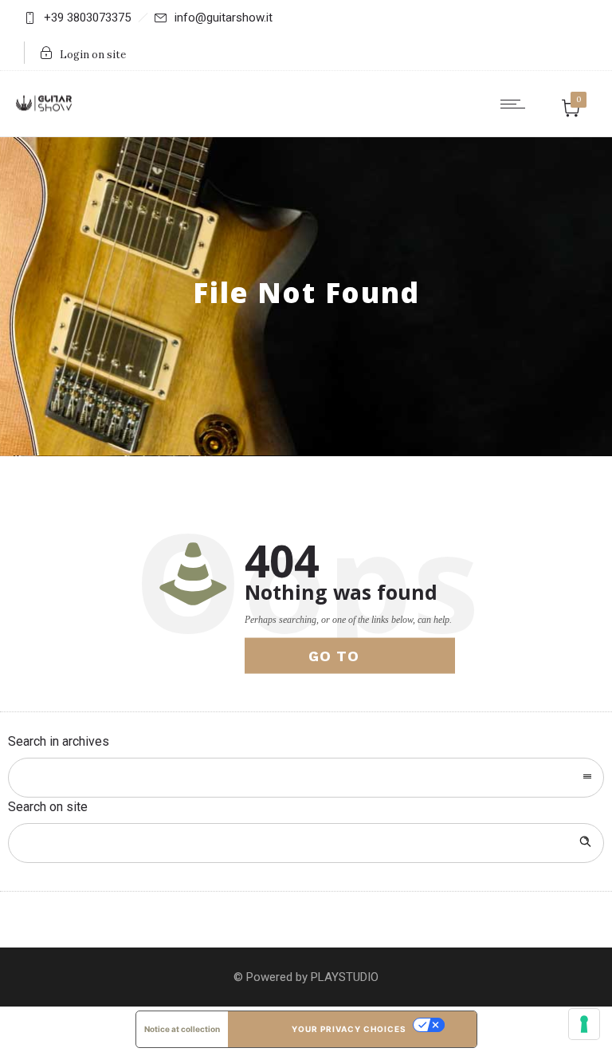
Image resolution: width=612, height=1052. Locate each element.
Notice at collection (182, 1029)
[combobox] (306, 778)
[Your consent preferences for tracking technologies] (584, 1024)
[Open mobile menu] (516, 104)
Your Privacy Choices (349, 1029)
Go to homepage (351, 661)
